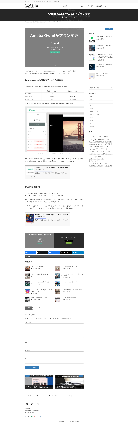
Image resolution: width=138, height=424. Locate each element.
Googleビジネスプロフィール (98, 142)
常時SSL (93, 166)
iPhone (101, 144)
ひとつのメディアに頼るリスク (69, 282)
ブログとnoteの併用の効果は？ (39, 266)
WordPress (92, 102)
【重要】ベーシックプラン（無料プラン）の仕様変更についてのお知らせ (55, 153)
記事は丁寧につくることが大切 (39, 297)
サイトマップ (66, 396)
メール (27, 350)
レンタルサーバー (96, 163)
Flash (110, 137)
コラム (91, 117)
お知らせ (92, 105)
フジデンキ (67, 421)
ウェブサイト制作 (37, 307)
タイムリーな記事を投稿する (68, 297)
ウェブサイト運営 (94, 114)
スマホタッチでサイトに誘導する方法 (40, 282)
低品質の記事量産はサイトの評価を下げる (72, 289)
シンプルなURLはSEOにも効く (69, 266)
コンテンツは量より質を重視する (39, 274)
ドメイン (95, 156)
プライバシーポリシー (53, 396)
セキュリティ (107, 154)
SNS (91, 99)
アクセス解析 (92, 149)
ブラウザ (103, 156)
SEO (91, 96)
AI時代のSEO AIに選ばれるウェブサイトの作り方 (104, 46)
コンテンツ (92, 154)
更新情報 (92, 126)
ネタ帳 (99, 156)
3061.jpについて (40, 396)
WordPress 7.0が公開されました (104, 73)
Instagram (94, 144)
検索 (109, 28)
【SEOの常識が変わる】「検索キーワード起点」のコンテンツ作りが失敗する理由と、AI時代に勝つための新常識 (104, 57)
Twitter (96, 147)
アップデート (102, 149)
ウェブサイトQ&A (94, 108)
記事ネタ (109, 166)
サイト (27, 358)
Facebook (103, 137)
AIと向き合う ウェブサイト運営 (104, 64)
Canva (90, 137)
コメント (28, 322)
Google (92, 139)
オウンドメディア (107, 151)
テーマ (90, 156)
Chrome (95, 137)
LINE (105, 144)
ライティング (93, 161)
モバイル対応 (100, 159)
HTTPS (109, 142)
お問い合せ (29, 396)
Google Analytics (104, 139)
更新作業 (100, 166)
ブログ (36, 309)
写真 (106, 163)
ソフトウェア (93, 120)
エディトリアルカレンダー (95, 151)
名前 (27, 342)
